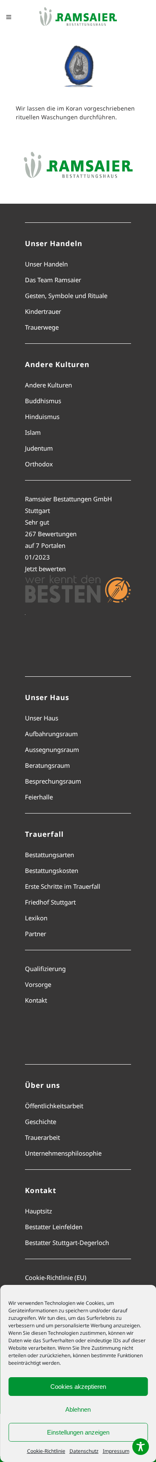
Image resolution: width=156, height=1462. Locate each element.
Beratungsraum (47, 765)
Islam (33, 432)
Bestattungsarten (49, 855)
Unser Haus (41, 718)
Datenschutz (84, 1451)
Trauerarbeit (42, 1137)
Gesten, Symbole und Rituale (66, 295)
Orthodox (39, 464)
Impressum (116, 1451)
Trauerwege (42, 327)
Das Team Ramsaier (53, 280)
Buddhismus (43, 401)
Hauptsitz (38, 1211)
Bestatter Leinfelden (53, 1227)
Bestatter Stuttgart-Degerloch (67, 1242)
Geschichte (40, 1121)
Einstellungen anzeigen (78, 1432)
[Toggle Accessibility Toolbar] (140, 1446)
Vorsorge (38, 984)
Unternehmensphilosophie (63, 1153)
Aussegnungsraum (52, 749)
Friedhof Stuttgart (50, 902)
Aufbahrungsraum (51, 734)
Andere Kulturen (48, 385)
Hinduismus (42, 416)
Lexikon (36, 918)
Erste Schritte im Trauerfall (62, 886)
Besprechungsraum (53, 781)
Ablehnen (78, 1409)
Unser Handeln (46, 264)
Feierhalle (39, 797)
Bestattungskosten (51, 870)
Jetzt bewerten (45, 569)
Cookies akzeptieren (78, 1386)
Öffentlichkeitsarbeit (54, 1106)
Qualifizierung (45, 968)
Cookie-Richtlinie (46, 1451)
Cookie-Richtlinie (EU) (56, 1277)
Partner (35, 933)
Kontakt (36, 1000)
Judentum (39, 448)
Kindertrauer (43, 311)
